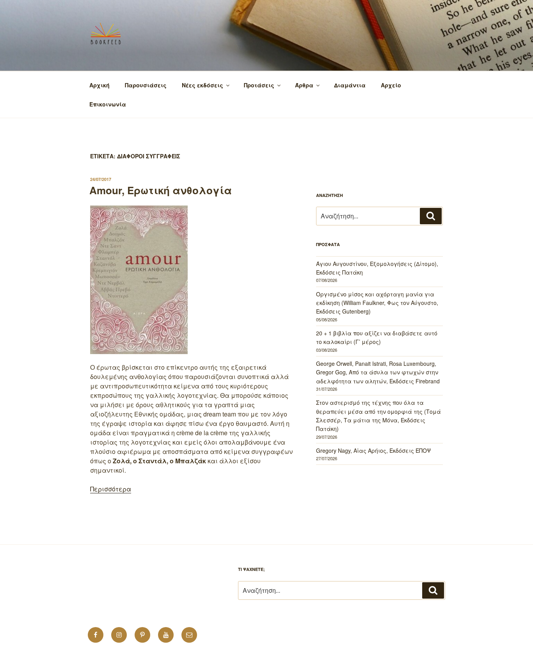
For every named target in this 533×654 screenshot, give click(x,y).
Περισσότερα (110, 488)
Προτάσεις (259, 85)
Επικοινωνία (107, 104)
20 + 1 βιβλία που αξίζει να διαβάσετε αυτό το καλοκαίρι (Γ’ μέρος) (376, 337)
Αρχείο (391, 85)
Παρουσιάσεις (146, 85)
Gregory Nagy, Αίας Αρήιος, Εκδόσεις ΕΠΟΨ (373, 450)
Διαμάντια (350, 85)
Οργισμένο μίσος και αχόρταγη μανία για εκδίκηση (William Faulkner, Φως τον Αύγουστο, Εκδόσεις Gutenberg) (377, 302)
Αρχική (99, 85)
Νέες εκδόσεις (202, 85)
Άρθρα (304, 85)
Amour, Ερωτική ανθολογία (160, 190)
